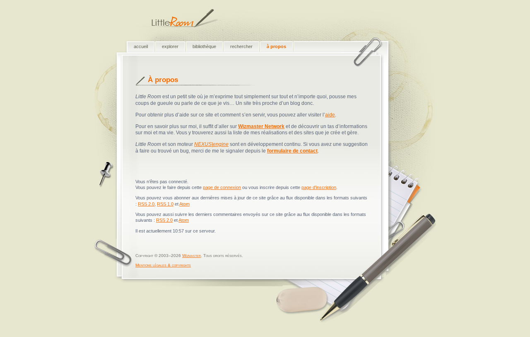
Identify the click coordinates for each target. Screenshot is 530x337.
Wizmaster (191, 255)
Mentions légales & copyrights (163, 265)
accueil (141, 46)
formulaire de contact (292, 151)
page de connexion (222, 187)
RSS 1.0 (165, 203)
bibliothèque (204, 46)
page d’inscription (318, 187)
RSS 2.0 (146, 203)
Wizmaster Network (261, 126)
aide (330, 115)
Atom (184, 203)
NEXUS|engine (211, 144)
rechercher (241, 46)
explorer (170, 46)
